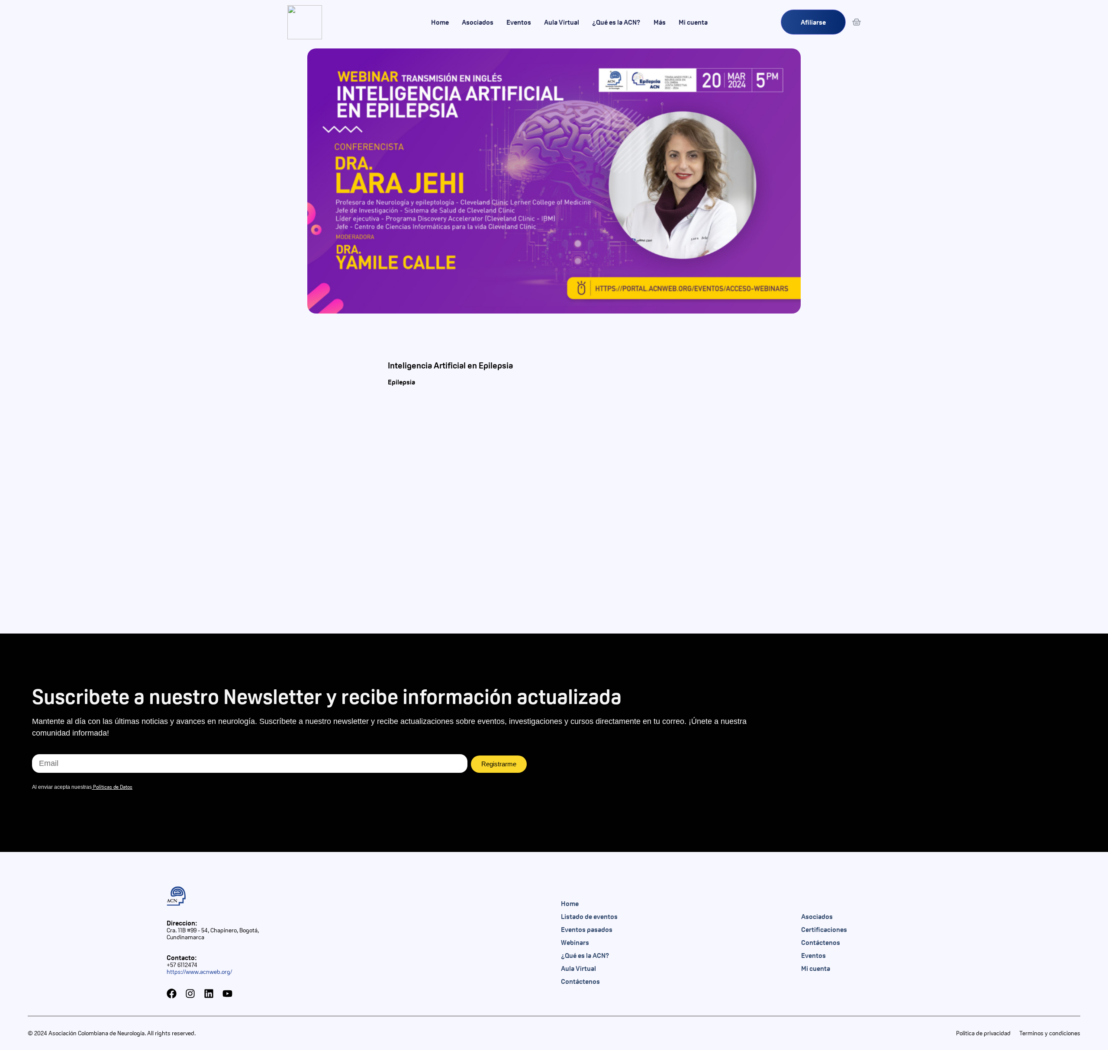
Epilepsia (401, 382)
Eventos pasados (586, 929)
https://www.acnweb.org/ (199, 971)
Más (660, 22)
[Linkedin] (209, 994)
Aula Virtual (561, 22)
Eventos (518, 22)
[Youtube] (227, 994)
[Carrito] (856, 22)
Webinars (575, 942)
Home (440, 22)
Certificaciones (824, 929)
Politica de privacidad (983, 1033)
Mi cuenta (693, 22)
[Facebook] (172, 994)
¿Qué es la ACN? (616, 22)
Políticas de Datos (112, 787)
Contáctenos (580, 981)
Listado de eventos (589, 916)
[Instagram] (190, 994)
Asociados (477, 22)
